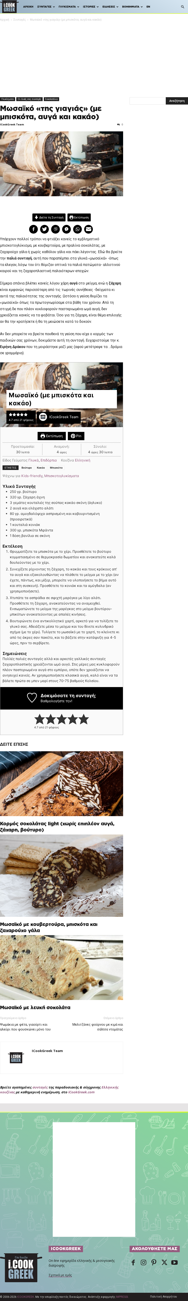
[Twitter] (164, 1263)
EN (148, 7)
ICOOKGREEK (25, 1296)
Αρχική (28, 7)
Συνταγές (44, 7)
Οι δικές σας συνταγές (29, 99)
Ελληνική (82, 460)
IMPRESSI (122, 1296)
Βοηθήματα (130, 7)
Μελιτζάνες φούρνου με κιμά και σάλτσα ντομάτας (97, 1026)
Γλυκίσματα (67, 7)
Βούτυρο (27, 467)
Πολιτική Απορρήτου (163, 1296)
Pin (78, 436)
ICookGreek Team (12, 124)
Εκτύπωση (81, 217)
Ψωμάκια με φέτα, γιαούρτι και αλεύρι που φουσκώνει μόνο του (25, 1026)
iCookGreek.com (81, 1092)
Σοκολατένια (51, 99)
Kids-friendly (31, 476)
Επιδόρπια (49, 460)
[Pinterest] (154, 1263)
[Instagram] (143, 1263)
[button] (182, 7)
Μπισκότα (56, 467)
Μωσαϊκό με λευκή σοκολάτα (35, 1007)
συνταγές (39, 1087)
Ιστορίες (89, 7)
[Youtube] (174, 1263)
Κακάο (41, 467)
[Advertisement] (94, 56)
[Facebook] (133, 1263)
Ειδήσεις (108, 7)
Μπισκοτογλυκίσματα (61, 476)
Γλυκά (33, 460)
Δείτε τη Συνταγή (51, 217)
